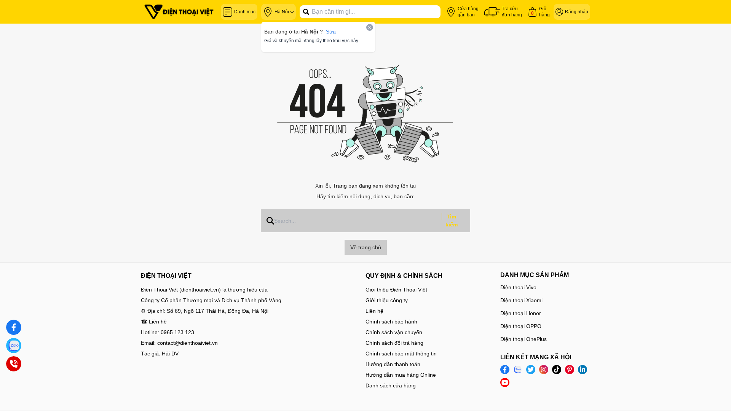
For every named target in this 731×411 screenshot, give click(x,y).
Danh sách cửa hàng (391, 385)
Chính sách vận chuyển (394, 332)
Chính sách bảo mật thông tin (401, 353)
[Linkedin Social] (582, 369)
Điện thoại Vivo (518, 287)
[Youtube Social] (504, 382)
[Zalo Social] (517, 369)
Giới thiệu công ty (387, 300)
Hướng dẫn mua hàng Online (401, 375)
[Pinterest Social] (569, 369)
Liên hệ (374, 311)
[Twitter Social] (530, 369)
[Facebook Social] (504, 369)
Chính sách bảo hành (391, 322)
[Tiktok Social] (556, 369)
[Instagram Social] (543, 369)
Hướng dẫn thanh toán (393, 364)
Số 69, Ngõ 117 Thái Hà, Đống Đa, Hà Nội (217, 311)
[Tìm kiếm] (306, 11)
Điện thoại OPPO (520, 326)
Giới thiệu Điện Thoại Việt (396, 290)
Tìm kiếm (451, 220)
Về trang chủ (365, 247)
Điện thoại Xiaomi (521, 300)
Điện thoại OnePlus (523, 339)
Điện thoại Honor (520, 313)
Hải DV (170, 353)
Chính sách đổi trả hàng (394, 343)
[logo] (179, 12)
